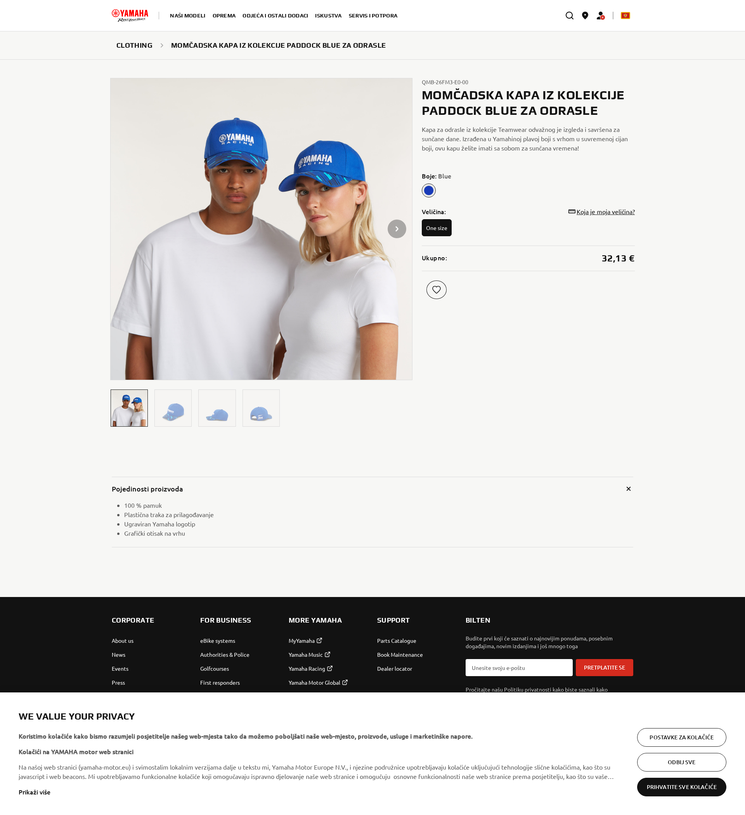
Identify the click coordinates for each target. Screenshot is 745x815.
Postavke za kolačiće (682, 737)
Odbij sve (681, 762)
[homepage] (130, 15)
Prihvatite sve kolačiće (682, 787)
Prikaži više (34, 791)
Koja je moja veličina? (606, 211)
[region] (372, 753)
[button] (129, 408)
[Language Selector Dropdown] (625, 15)
